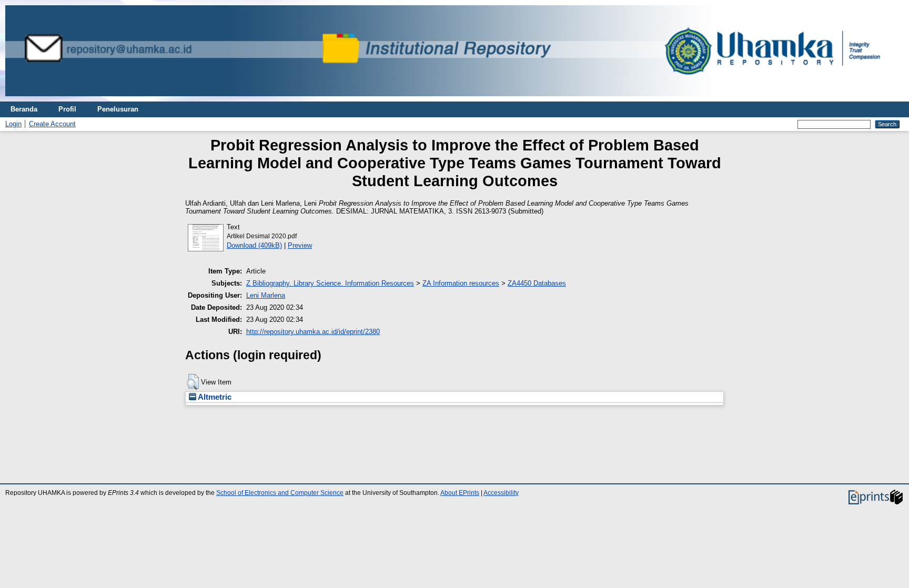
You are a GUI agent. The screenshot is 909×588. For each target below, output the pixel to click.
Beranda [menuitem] (24, 109)
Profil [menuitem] (67, 109)
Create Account (52, 124)
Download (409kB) (254, 245)
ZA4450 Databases (537, 283)
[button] (193, 382)
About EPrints (459, 493)
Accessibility (501, 493)
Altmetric (213, 397)
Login (13, 124)
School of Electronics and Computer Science (280, 493)
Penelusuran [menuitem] (117, 109)
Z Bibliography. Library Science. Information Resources (330, 283)
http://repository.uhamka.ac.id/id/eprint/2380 (313, 332)
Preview (300, 245)
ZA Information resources (460, 283)
